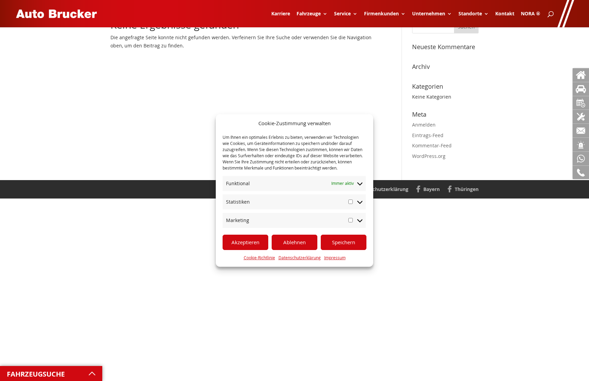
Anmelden (424, 124)
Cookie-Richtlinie (259, 257)
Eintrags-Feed (427, 135)
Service (342, 14)
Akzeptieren (245, 242)
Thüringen (467, 189)
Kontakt (504, 14)
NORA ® (530, 14)
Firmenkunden (381, 14)
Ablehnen (294, 242)
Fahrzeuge (309, 14)
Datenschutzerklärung (299, 257)
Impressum (335, 257)
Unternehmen (428, 14)
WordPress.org (428, 156)
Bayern (431, 189)
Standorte (470, 14)
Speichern (343, 242)
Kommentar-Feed (432, 145)
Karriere (280, 14)
